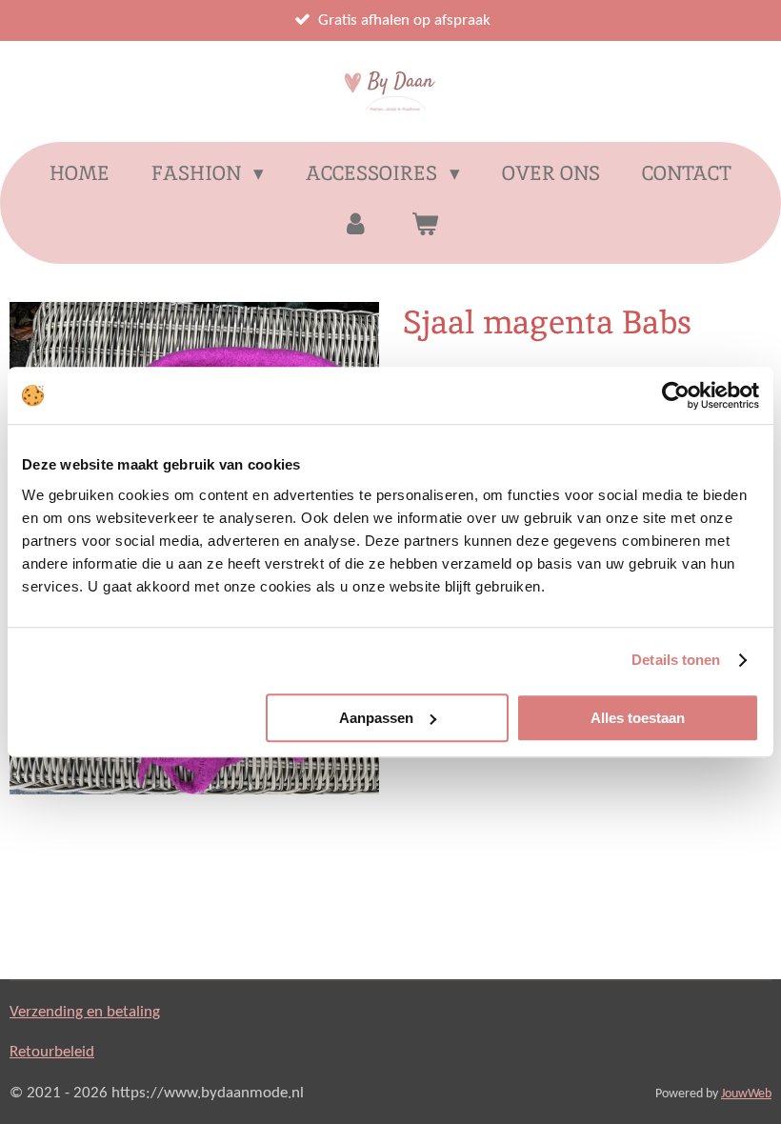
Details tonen (675, 660)
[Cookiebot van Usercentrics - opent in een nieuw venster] (675, 395)
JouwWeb (746, 1094)
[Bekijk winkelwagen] (425, 224)
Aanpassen (376, 718)
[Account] (356, 224)
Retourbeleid (52, 1052)
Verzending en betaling (85, 1012)
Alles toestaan (638, 718)
